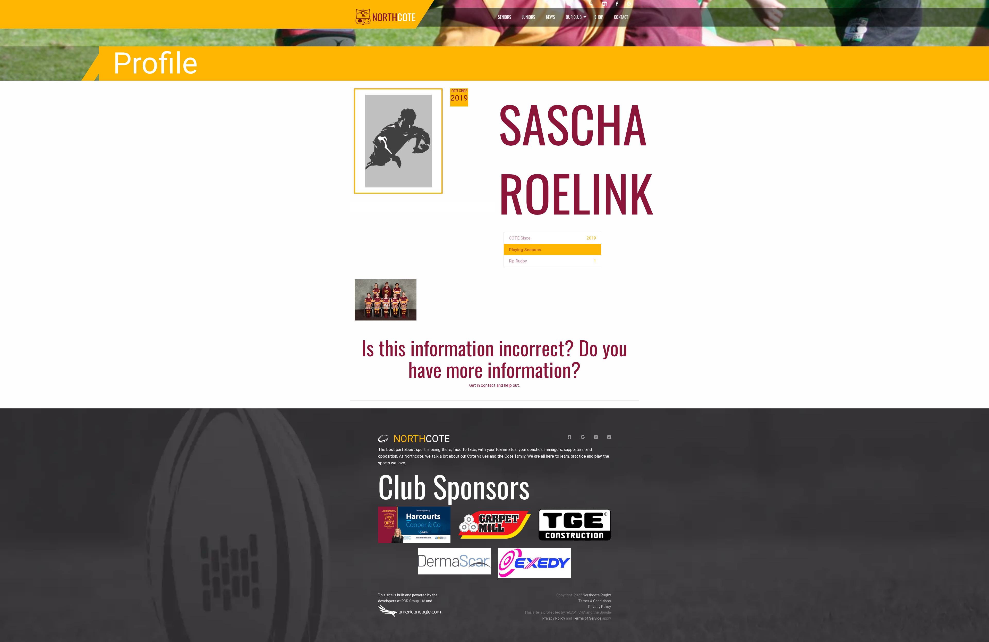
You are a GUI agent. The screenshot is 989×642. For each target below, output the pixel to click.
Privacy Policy (599, 607)
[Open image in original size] (414, 525)
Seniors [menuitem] (504, 17)
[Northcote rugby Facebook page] (617, 4)
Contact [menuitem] (621, 17)
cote (422, 439)
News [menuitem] (550, 17)
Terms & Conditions (594, 601)
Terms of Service (587, 618)
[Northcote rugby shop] (604, 4)
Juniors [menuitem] (528, 17)
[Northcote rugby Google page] (629, 4)
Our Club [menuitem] (574, 17)
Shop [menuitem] (598, 17)
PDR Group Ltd (413, 601)
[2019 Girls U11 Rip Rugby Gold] (385, 299)
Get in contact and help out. (494, 385)
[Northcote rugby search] (591, 4)
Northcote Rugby (597, 595)
